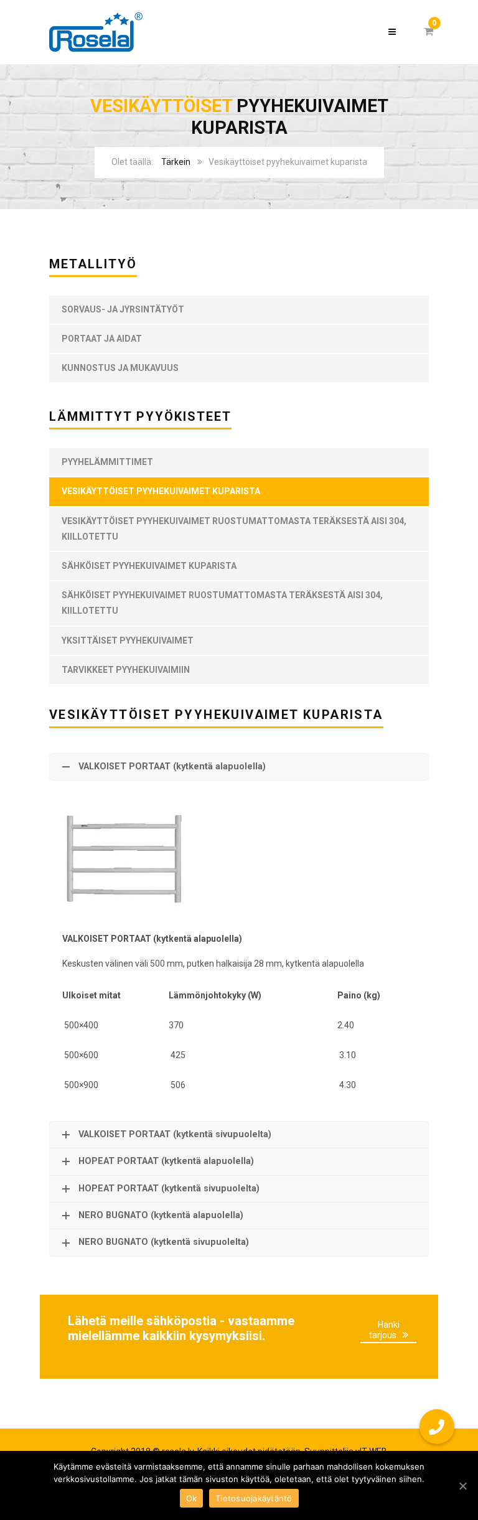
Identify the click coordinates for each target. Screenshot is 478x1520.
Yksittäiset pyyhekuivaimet (128, 640)
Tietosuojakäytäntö (254, 1498)
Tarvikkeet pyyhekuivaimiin (126, 670)
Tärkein (175, 162)
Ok (191, 1498)
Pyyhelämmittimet (107, 462)
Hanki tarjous (384, 1330)
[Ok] (462, 1486)
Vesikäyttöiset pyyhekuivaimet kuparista (161, 491)
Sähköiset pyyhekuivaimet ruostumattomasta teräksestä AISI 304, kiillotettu (222, 603)
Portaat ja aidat (102, 339)
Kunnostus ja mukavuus (120, 368)
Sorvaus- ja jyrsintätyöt (123, 309)
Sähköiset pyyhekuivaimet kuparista (149, 566)
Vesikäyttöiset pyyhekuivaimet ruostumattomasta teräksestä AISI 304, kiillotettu (234, 529)
